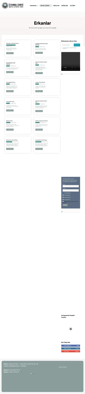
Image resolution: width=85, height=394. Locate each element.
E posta (64, 188)
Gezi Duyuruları (67, 199)
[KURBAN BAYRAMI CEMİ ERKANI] (55, 48)
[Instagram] (61, 364)
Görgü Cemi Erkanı (40, 82)
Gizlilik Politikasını (66, 47)
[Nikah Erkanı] (25, 125)
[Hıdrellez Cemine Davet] (25, 48)
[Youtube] (57, 364)
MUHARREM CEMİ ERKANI (10, 63)
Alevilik (37, 46)
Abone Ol (77, 44)
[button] (81, 5)
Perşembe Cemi (10, 101)
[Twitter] (64, 364)
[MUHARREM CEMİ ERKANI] (25, 67)
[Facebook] (67, 364)
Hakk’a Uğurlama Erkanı (41, 120)
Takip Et (77, 348)
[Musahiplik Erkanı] (25, 87)
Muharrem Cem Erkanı (12, 140)
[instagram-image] (70, 329)
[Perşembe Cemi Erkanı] (55, 144)
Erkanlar (8, 122)
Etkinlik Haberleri (67, 197)
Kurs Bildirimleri (67, 195)
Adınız (64, 184)
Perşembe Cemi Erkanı (41, 140)
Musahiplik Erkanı (10, 82)
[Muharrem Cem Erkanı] (25, 144)
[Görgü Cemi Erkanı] (55, 87)
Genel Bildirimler (67, 193)
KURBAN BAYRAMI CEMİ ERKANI (41, 44)
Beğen (78, 345)
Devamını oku (39, 52)
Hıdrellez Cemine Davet (12, 43)
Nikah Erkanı (9, 120)
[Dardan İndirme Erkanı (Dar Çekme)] (55, 67)
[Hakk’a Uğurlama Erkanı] (55, 125)
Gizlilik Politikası (63, 367)
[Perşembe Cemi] (25, 106)
